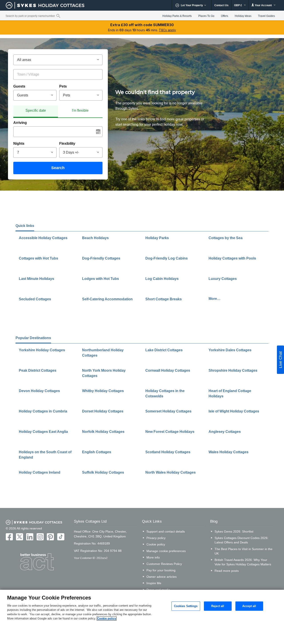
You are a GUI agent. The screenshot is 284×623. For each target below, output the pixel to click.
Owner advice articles (161, 576)
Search (58, 168)
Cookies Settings (186, 606)
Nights (18, 143)
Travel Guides (266, 16)
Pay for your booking (161, 570)
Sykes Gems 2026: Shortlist (234, 531)
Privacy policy (156, 538)
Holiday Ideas (243, 16)
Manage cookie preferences (166, 551)
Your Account (263, 5)
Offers (224, 16)
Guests (19, 86)
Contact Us (221, 5)
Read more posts (227, 570)
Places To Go (206, 16)
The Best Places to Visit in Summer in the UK (243, 551)
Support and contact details (165, 531)
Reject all (217, 606)
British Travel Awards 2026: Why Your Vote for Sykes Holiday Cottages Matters (243, 562)
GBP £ (238, 5)
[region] (142, 606)
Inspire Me (153, 583)
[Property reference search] (58, 15)
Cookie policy (155, 544)
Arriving (20, 123)
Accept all (249, 606)
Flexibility (67, 143)
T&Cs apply (167, 30)
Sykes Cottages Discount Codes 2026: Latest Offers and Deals (241, 540)
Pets (63, 86)
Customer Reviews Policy (164, 564)
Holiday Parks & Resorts (177, 16)
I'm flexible (80, 110)
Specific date (36, 110)
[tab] (35, 111)
